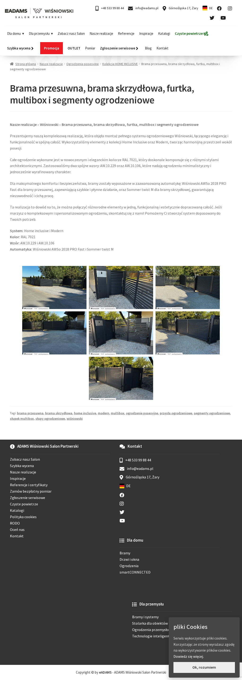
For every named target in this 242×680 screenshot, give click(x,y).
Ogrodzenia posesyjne (82, 64)
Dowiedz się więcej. (188, 656)
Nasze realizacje (101, 33)
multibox (117, 413)
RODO (15, 523)
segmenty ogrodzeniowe (212, 413)
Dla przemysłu (39, 33)
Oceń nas (17, 529)
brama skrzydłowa (58, 413)
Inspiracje (146, 33)
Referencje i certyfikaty (29, 484)
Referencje (126, 33)
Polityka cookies (23, 516)
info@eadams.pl (146, 8)
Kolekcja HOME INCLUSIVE (120, 64)
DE (211, 8)
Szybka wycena (22, 465)
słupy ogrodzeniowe (50, 418)
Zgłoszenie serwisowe (27, 497)
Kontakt (162, 48)
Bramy (125, 553)
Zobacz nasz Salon (71, 33)
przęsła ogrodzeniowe (176, 413)
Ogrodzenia (129, 565)
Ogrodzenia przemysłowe (152, 629)
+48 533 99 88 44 (112, 8)
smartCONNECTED (135, 572)
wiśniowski (75, 418)
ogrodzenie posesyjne (142, 413)
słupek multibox (22, 418)
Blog (148, 48)
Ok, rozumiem (204, 667)
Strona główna (25, 64)
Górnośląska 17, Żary (183, 8)
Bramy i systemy (145, 616)
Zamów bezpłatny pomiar (31, 491)
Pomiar (90, 48)
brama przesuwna (30, 413)
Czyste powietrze (24, 504)
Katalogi (164, 33)
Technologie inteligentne (153, 636)
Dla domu (14, 33)
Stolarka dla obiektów (150, 623)
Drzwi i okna (129, 559)
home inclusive (85, 413)
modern (103, 413)
